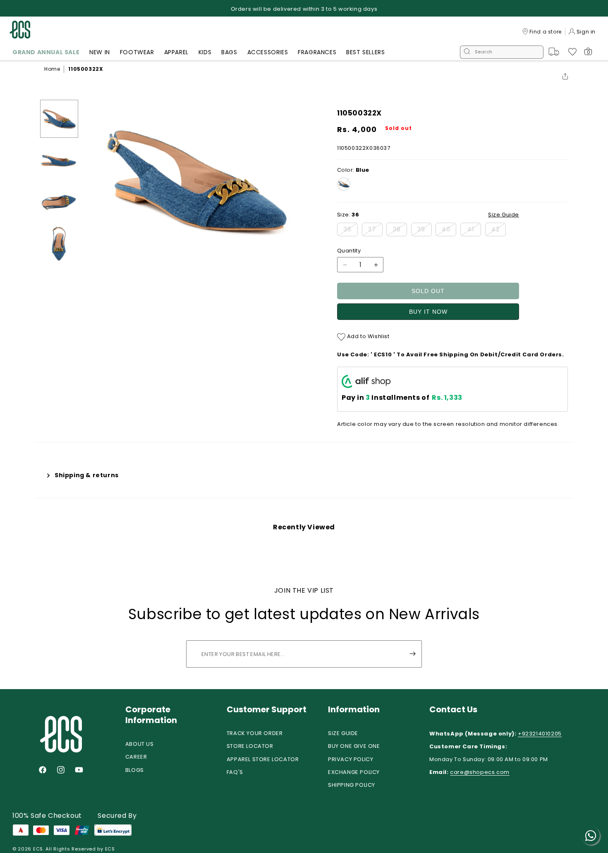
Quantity (349, 251)
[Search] (467, 52)
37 (375, 230)
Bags (229, 52)
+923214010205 (540, 734)
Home (52, 68)
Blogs (134, 770)
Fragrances (317, 52)
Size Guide (343, 733)
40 (449, 230)
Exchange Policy (354, 772)
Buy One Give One (354, 746)
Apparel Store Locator (263, 759)
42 (498, 230)
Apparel (176, 52)
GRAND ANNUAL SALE (45, 52)
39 (424, 230)
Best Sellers (365, 52)
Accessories (267, 52)
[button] (45, 53)
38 (400, 230)
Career (136, 757)
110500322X (85, 68)
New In (99, 52)
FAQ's (235, 772)
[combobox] (501, 52)
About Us (139, 744)
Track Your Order (255, 733)
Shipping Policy (351, 785)
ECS (38, 849)
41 (474, 230)
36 (351, 230)
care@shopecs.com (480, 772)
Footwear (137, 52)
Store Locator (250, 746)
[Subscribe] (412, 654)
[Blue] (343, 184)
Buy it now (428, 311)
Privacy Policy (350, 759)
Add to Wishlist (367, 336)
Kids (205, 52)
